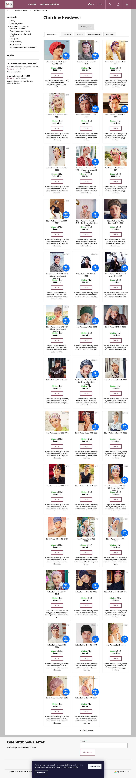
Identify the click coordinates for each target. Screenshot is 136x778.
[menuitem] (32, 4)
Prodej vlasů (14, 39)
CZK (100, 4)
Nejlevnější (67, 34)
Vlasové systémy (16, 24)
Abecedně (109, 34)
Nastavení (41, 773)
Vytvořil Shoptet (123, 772)
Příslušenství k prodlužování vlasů (20, 35)
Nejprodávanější (94, 34)
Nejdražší (79, 34)
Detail (57, 75)
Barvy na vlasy (15, 44)
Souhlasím (95, 766)
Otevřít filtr (86, 27)
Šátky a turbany (16, 42)
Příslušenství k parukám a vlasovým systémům (19, 27)
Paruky (12, 21)
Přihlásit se (87, 752)
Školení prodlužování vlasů (20, 31)
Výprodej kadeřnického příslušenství (23, 47)
